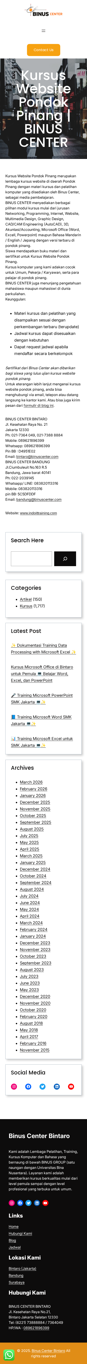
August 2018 (31, 1023)
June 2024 (30, 902)
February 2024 (34, 929)
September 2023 (35, 963)
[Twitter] (42, 1087)
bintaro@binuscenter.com (37, 456)
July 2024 (29, 896)
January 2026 (33, 795)
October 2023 (33, 956)
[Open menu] (43, 30)
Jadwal (15, 1247)
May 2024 (29, 909)
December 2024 (35, 869)
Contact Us (44, 49)
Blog (12, 1240)
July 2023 (29, 976)
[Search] (65, 558)
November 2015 (35, 1050)
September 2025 (35, 822)
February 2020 (33, 1016)
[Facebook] (28, 1087)
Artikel (26, 599)
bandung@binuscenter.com (39, 499)
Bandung (16, 1275)
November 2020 (35, 1003)
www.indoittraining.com (38, 513)
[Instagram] (14, 1087)
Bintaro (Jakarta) (22, 1268)
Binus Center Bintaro (39, 1136)
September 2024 (36, 882)
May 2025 (29, 842)
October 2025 (33, 815)
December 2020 (35, 996)
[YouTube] (71, 1087)
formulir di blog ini (39, 405)
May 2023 (29, 989)
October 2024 (33, 876)
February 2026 (33, 788)
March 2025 (31, 855)
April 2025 (29, 849)
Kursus (26, 606)
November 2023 (35, 949)
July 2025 (29, 835)
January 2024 (33, 936)
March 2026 (31, 782)
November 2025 (35, 809)
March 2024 (31, 922)
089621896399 (36, 1328)
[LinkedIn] (57, 1087)
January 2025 (33, 862)
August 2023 (32, 969)
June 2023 (30, 983)
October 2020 (33, 1009)
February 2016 (33, 1043)
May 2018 (29, 1030)
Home (14, 1226)
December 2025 (35, 802)
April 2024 (29, 916)
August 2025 (32, 829)
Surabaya (17, 1282)
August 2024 (32, 889)
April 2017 (29, 1036)
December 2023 (35, 943)
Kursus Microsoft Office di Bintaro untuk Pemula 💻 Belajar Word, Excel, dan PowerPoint (42, 674)
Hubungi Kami (20, 1233)
